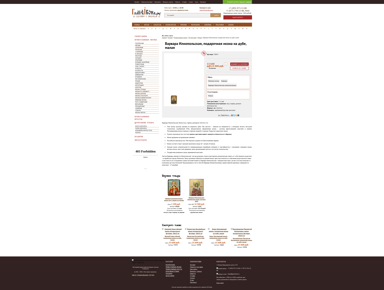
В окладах (139, 54)
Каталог (136, 2)
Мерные (137, 45)
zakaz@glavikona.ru (206, 10)
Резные (137, 81)
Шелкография (139, 73)
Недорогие (139, 83)
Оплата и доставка (146, 2)
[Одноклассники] (236, 115)
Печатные (138, 56)
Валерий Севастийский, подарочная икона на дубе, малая (173, 238)
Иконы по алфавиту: (140, 28)
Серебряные (139, 47)
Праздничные (140, 106)
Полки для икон (141, 128)
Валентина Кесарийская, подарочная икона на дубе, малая (195, 238)
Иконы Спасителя (141, 96)
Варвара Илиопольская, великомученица (222, 85)
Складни (138, 58)
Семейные (207, 25)
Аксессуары (141, 140)
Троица (137, 25)
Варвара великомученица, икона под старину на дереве (174, 199)
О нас (196, 2)
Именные (183, 25)
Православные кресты (142, 118)
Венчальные (195, 25)
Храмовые (138, 60)
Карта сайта (220, 283)
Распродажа (141, 36)
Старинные (139, 52)
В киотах (138, 68)
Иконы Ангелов (140, 94)
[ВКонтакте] (232, 115)
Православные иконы (146, 39)
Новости (177, 2)
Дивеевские (139, 75)
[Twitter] (234, 115)
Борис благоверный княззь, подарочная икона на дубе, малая (219, 238)
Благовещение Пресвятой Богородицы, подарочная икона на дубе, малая (241, 240)
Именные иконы (140, 100)
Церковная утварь (144, 122)
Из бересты (139, 70)
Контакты (203, 2)
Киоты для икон (141, 126)
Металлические (140, 79)
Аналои (137, 132)
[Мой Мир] (238, 115)
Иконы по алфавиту (142, 91)
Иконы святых (140, 112)
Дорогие (138, 87)
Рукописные (139, 43)
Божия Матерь (171, 25)
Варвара (224, 81)
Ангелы (146, 25)
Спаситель (157, 25)
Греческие (138, 49)
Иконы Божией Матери (143, 98)
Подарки (139, 136)
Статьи (191, 2)
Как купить (158, 2)
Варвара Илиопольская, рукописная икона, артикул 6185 (197, 199)
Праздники (220, 25)
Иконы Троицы (140, 89)
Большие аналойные (142, 62)
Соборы (231, 25)
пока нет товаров (245, 2)
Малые (210, 96)
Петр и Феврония (141, 102)
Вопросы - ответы (168, 2)
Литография (139, 85)
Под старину (139, 66)
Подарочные (139, 64)
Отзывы (184, 2)
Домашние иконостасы (143, 130)
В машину (138, 77)
